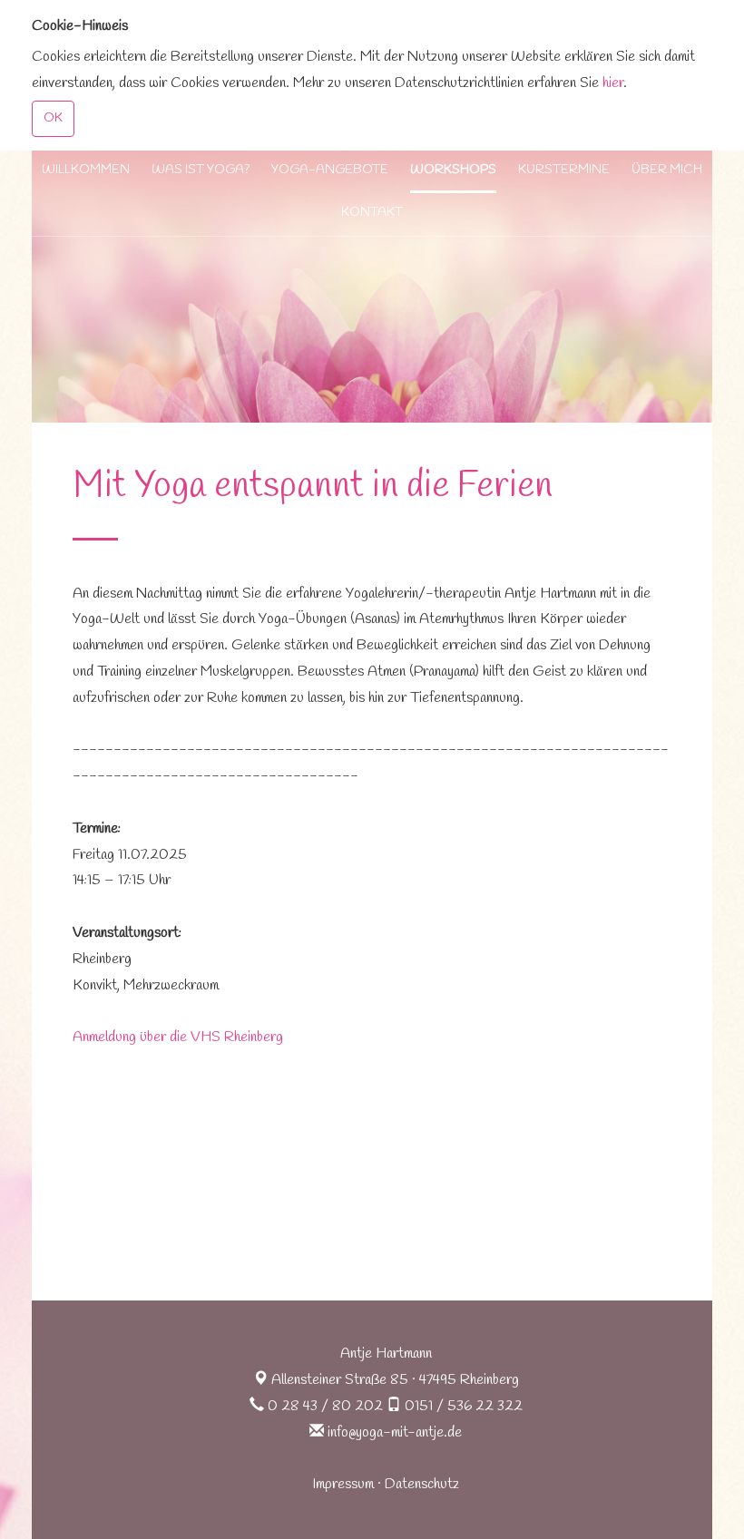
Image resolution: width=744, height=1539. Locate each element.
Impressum (343, 1484)
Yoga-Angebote (329, 170)
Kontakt (372, 212)
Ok (53, 118)
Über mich (666, 170)
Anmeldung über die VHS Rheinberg (178, 1037)
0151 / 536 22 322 (464, 1406)
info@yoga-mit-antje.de (395, 1432)
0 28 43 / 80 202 (325, 1406)
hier (612, 83)
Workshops (453, 170)
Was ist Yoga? (201, 170)
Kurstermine (564, 170)
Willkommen (86, 170)
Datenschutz (422, 1484)
